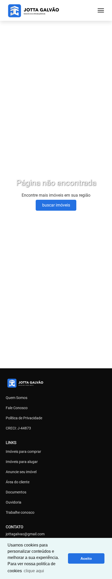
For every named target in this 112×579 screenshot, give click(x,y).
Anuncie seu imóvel (21, 472)
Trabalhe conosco (20, 512)
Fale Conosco (17, 408)
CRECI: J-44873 (18, 428)
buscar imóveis (56, 205)
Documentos (16, 492)
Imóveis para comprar (23, 451)
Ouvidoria (13, 502)
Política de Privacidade (24, 418)
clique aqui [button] (34, 571)
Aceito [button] (86, 558)
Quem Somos (16, 398)
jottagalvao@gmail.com (25, 534)
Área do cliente (17, 482)
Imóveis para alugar (22, 462)
